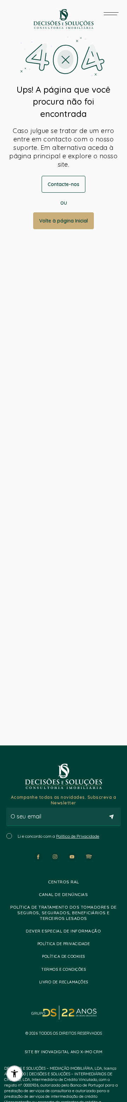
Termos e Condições (63, 969)
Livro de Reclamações (63, 982)
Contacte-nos (63, 184)
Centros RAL (63, 881)
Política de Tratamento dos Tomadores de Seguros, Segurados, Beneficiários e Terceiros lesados (63, 912)
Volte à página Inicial (63, 221)
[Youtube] (72, 856)
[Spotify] (89, 856)
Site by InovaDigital (47, 1051)
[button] (14, 1073)
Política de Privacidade (77, 836)
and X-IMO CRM (85, 1051)
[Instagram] (55, 856)
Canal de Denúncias (63, 894)
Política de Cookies (63, 956)
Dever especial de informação (63, 931)
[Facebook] (38, 856)
